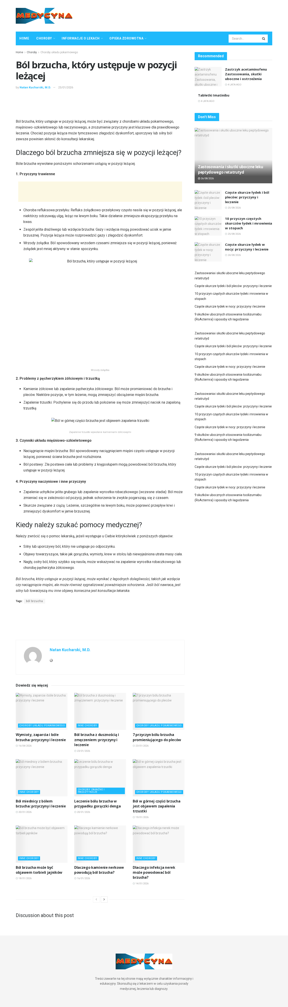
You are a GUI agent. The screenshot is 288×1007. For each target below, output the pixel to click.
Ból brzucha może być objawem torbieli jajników (39, 870)
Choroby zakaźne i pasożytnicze (91, 790)
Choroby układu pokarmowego (59, 52)
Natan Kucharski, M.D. (35, 87)
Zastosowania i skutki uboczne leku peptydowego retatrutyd (230, 169)
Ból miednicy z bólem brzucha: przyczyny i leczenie (41, 804)
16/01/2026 (83, 878)
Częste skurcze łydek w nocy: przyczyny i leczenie (246, 246)
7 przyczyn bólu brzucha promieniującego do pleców (157, 737)
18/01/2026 (25, 878)
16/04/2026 (25, 745)
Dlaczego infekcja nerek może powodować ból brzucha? (154, 872)
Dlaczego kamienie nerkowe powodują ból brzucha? (99, 870)
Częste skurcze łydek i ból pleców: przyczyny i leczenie (247, 197)
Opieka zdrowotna (126, 38)
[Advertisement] (190, 15)
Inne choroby (87, 725)
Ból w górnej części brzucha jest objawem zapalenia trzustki (156, 806)
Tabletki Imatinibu (213, 95)
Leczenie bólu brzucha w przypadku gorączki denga (97, 804)
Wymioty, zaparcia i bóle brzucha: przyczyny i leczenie (41, 737)
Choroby (44, 38)
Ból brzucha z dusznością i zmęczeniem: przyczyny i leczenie (96, 739)
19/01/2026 (141, 817)
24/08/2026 (234, 255)
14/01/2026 (141, 883)
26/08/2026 (207, 178)
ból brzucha (34, 601)
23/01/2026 (65, 87)
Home (24, 38)
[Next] (104, 899)
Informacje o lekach (81, 38)
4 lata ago (234, 84)
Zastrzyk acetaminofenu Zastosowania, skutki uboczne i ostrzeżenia (246, 74)
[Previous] (96, 899)
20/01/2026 (25, 812)
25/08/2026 (234, 207)
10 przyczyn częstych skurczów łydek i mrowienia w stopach (248, 223)
